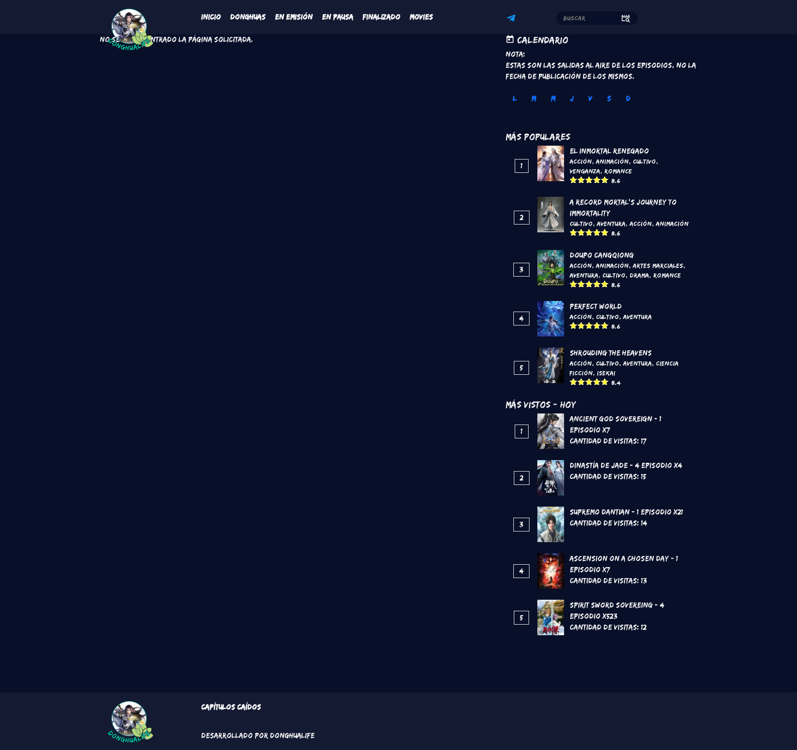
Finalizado (381, 17)
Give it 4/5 (597, 179)
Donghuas (248, 17)
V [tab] (590, 98)
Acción (581, 161)
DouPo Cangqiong (602, 255)
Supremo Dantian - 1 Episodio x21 (626, 512)
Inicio (211, 17)
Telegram (512, 19)
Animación (612, 161)
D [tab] (628, 98)
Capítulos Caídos (231, 707)
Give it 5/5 (605, 179)
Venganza (585, 171)
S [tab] (609, 98)
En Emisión (294, 17)
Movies (421, 17)
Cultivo (644, 161)
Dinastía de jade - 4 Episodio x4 (626, 465)
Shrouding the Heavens (611, 353)
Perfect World (596, 306)
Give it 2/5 (581, 179)
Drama (639, 275)
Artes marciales (658, 265)
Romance (618, 171)
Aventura (611, 223)
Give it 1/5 (573, 179)
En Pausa (337, 17)
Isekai (606, 373)
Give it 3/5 (589, 179)
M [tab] (533, 98)
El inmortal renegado (609, 151)
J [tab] (572, 98)
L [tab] (515, 98)
